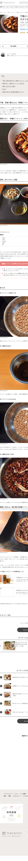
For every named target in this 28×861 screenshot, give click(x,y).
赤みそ (3, 237)
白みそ (3, 239)
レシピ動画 (23, 793)
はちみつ (4, 241)
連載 (9, 796)
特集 (5, 796)
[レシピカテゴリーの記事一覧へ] (22, 32)
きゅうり (22, 6)
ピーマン (12, 6)
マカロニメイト (16, 796)
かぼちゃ (17, 6)
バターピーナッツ (5, 232)
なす (8, 6)
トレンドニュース (8, 793)
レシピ (16, 793)
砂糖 (3, 243)
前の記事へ (14, 46)
